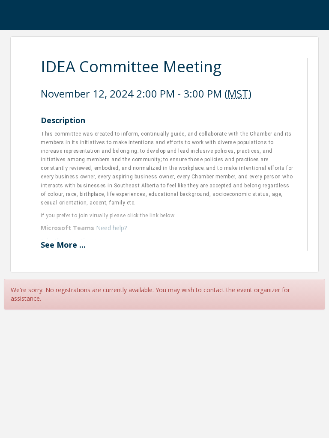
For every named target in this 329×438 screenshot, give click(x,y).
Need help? (111, 228)
